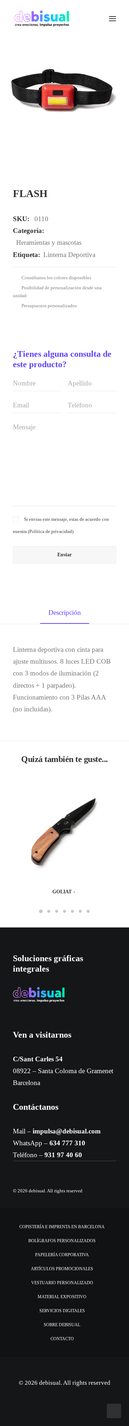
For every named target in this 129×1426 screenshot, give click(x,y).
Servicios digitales (62, 1310)
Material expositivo (62, 1296)
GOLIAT (62, 891)
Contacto (62, 1338)
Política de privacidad (50, 531)
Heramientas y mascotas (48, 242)
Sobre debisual (62, 1324)
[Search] (91, 18)
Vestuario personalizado (62, 1282)
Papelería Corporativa (62, 1254)
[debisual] (42, 19)
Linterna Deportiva (69, 254)
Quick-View (108, 786)
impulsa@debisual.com (67, 1131)
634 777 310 (67, 1143)
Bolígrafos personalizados (62, 1240)
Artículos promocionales (62, 1268)
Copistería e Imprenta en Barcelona (62, 1226)
